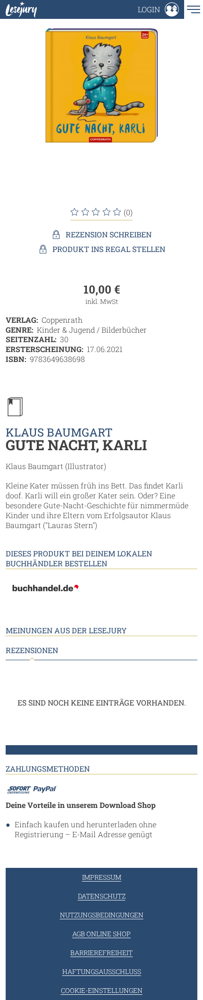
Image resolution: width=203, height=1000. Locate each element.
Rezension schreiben (109, 234)
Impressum (101, 877)
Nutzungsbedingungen (102, 914)
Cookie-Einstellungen (102, 990)
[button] (158, 9)
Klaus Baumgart (59, 432)
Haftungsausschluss (101, 971)
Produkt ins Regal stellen (108, 249)
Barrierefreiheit (101, 952)
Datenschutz (102, 895)
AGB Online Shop (101, 933)
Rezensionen (32, 650)
